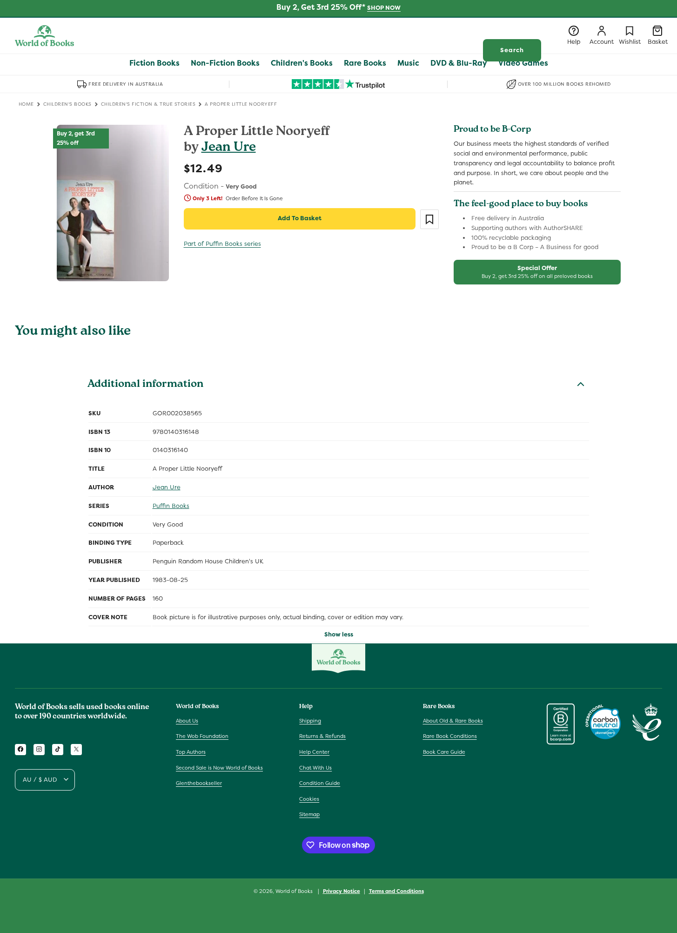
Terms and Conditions (396, 890)
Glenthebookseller (199, 783)
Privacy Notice (341, 890)
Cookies (309, 798)
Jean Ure (228, 148)
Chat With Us (315, 767)
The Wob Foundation (202, 736)
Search (512, 50)
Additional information (145, 385)
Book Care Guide (444, 752)
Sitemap (309, 814)
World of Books (294, 891)
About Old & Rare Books (453, 720)
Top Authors (191, 752)
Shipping (310, 720)
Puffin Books (171, 505)
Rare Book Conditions (450, 736)
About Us (187, 720)
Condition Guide (319, 783)
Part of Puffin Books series (222, 243)
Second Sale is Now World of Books (219, 767)
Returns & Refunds (322, 736)
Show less (338, 634)
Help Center (314, 752)
